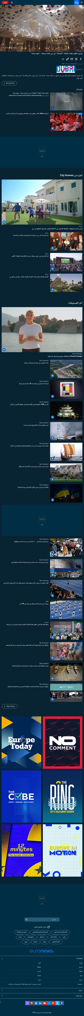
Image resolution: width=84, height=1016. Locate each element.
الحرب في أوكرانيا (22, 932)
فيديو (80, 980)
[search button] (26, 919)
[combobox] (42, 919)
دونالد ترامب (53, 937)
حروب (26, 942)
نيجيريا (46, 622)
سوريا (44, 942)
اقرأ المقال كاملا (10, 83)
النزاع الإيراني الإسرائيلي (60, 932)
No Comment (44, 360)
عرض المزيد (79, 996)
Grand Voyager (77, 354)
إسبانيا (35, 942)
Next (80, 971)
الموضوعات (79, 958)
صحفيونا (80, 984)
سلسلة (80, 226)
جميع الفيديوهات (10, 706)
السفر (81, 976)
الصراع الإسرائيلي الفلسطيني (40, 932)
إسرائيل (42, 937)
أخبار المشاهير (56, 942)
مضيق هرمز (31, 937)
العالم (47, 601)
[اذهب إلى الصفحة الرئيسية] (76, 2)
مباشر (5, 2)
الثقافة (39, 976)
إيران (64, 937)
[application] (42, 28)
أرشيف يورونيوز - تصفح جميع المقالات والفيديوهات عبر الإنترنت (24, 984)
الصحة (39, 971)
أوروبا (80, 963)
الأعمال (80, 967)
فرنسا (20, 937)
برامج (39, 980)
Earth (39, 967)
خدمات (80, 990)
